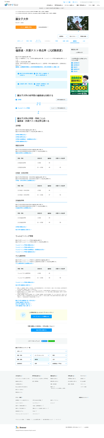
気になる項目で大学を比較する (21, 386)
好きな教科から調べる (72, 381)
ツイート (45, 340)
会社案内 (86, 427)
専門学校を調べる (59, 5)
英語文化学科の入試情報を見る (23, 153)
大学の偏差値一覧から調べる (23, 305)
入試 (53, 359)
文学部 (19, 99)
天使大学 (75, 71)
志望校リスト (83, 378)
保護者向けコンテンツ (83, 397)
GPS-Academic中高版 (37, 400)
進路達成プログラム (19, 411)
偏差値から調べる (19, 381)
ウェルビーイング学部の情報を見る (25, 245)
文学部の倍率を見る (21, 137)
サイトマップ (58, 419)
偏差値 (36, 359)
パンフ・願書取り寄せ (26, 27)
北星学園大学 (76, 65)
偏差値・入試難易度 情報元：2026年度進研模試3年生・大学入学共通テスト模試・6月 (37, 66)
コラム (98, 5)
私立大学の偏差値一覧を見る (23, 304)
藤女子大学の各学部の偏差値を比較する (26, 74)
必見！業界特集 (35, 381)
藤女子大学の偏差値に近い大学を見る (25, 300)
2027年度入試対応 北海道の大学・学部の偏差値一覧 (30, 13)
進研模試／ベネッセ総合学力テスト (22, 400)
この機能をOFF (79, 52)
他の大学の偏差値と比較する (23, 229)
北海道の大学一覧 (24, 11)
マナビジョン (11, 4)
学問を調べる (71, 375)
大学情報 (19, 11)
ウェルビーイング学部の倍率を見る (25, 247)
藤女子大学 (29, 11)
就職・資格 (19, 359)
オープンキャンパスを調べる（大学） (23, 378)
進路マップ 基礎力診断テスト (21, 405)
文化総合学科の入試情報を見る (23, 208)
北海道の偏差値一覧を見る (22, 302)
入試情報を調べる (19, 384)
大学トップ (19, 351)
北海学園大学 (76, 62)
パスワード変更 (83, 386)
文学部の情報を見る (21, 134)
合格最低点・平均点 (56, 363)
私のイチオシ (73, 36)
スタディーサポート (19, 402)
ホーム (17, 11)
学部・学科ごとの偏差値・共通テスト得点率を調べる (42, 74)
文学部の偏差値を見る (61, 99)
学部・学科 (19, 355)
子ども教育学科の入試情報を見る (24, 263)
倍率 (36, 363)
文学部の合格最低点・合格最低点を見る (26, 139)
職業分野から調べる (54, 381)
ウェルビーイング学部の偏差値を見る (58, 108)
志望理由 (61, 36)
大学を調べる (50, 5)
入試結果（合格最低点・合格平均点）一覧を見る (42, 84)
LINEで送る (52, 340)
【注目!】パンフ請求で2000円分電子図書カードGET (51, 8)
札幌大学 (75, 67)
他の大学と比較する (41, 330)
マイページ (82, 375)
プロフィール (83, 384)
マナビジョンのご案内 (20, 419)
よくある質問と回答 (36, 419)
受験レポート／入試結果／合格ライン (40, 408)
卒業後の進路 (83, 36)
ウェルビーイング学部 (24, 108)
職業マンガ (58, 387)
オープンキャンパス (39, 355)
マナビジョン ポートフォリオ (21, 413)
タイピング (52, 402)
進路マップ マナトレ (54, 400)
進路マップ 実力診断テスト (21, 408)
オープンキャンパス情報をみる (41, 316)
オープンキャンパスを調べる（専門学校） (40, 378)
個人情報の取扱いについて (48, 419)
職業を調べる (53, 375)
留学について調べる (19, 389)
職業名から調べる (54, 378)
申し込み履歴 (83, 381)
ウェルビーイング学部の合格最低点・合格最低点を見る (30, 249)
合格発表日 (19, 363)
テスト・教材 (92, 5)
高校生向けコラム (19, 392)
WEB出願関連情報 (43, 27)
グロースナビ (35, 413)
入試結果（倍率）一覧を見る (26, 83)
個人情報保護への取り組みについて (74, 427)
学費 (53, 355)
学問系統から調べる (72, 378)
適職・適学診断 (53, 384)
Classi (34, 411)
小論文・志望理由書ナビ (37, 405)
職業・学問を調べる (81, 5)
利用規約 (28, 419)
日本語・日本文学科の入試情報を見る (25, 180)
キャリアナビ (35, 402)
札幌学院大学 (76, 69)
